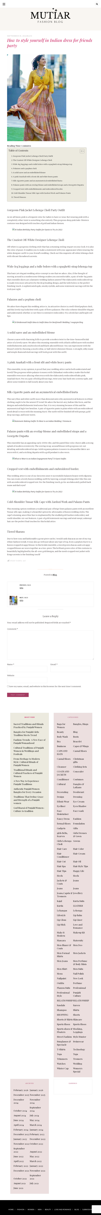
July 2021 (34, 1183)
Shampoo (62, 1010)
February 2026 (21, 1090)
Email (54, 664)
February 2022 (21, 1165)
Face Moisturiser (63, 812)
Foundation (79, 823)
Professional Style (63, 994)
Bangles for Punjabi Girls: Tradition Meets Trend (26, 733)
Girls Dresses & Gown (80, 835)
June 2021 (18, 1188)
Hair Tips (61, 870)
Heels (60, 875)
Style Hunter (79, 1036)
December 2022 (37, 1139)
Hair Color (78, 848)
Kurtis (60, 905)
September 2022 (19, 1150)
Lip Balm (77, 915)
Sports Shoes (63, 1024)
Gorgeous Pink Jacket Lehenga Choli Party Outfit (33, 156)
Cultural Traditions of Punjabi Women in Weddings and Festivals (29, 750)
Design (60, 796)
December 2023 (21, 1134)
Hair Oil (77, 861)
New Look (78, 978)
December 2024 (19, 1101)
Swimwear (78, 1041)
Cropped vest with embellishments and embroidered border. (38, 189)
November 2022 (21, 1143)
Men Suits (78, 968)
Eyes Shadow (79, 806)
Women (31, 1209)
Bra (58, 741)
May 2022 (34, 1156)
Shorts (76, 1014)
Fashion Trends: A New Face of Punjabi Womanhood (29, 741)
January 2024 (36, 1129)
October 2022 (36, 1143)
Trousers (77, 1058)
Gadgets (61, 828)
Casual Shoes (80, 750)
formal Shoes (63, 823)
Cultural (61, 784)
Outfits (60, 983)
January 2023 (20, 1139)
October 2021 (20, 1178)
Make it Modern (61, 934)
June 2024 (19, 1120)
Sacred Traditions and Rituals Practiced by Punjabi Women (29, 726)
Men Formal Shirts (63, 955)
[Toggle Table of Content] (81, 151)
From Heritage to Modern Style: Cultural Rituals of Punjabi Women (27, 762)
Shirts (76, 1010)
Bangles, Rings (80, 724)
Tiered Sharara (20, 197)
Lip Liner (77, 919)
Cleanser (61, 766)
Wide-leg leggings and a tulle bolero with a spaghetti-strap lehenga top (42, 164)
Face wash (78, 810)
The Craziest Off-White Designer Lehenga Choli (32, 160)
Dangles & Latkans (78, 786)
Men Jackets (79, 953)
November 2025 (37, 1094)
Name (10, 664)
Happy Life (78, 870)
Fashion (77, 818)
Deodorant (78, 792)
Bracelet (77, 741)
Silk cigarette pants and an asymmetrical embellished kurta (37, 181)
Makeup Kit (79, 932)
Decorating (62, 792)
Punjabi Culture (77, 994)
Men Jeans (62, 960)
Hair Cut (61, 861)
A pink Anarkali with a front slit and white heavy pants (35, 177)
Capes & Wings (81, 746)
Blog (29, 36)
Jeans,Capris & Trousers (64, 895)
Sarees (76, 1005)
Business (61, 746)
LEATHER (78, 905)
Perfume (77, 983)
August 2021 (20, 1183)
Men (40, 1209)
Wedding (77, 1063)
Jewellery (78, 893)
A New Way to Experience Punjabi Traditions (26, 782)
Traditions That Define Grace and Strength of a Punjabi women (28, 800)
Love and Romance (78, 926)
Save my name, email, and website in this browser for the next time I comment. (45, 686)
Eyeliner (61, 806)
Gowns (76, 840)
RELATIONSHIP (65, 1000)
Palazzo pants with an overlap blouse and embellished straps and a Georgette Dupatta (48, 185)
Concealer (78, 771)
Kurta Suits (78, 901)
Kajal (59, 901)
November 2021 (37, 1170)
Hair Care (62, 848)
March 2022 (36, 1161)
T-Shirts (61, 1049)
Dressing (77, 796)
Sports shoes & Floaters (64, 1030)
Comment (12, 629)
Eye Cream (78, 801)
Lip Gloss (61, 919)
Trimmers (62, 1058)
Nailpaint (61, 978)
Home (11, 1209)
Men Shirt (62, 968)
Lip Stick (61, 924)
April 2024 (19, 1124)
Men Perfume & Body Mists (80, 962)
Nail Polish (78, 973)
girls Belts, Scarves (62, 835)
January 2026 (36, 1090)
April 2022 (19, 1161)
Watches (61, 1063)
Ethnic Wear (63, 801)
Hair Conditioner (63, 855)
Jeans (76, 880)
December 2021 (21, 1170)
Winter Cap (63, 1068)
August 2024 (20, 1115)
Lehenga (77, 910)
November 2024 (35, 1101)
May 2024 (34, 1120)
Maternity (78, 940)
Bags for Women (61, 726)
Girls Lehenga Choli (64, 842)
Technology (79, 1049)
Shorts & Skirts (65, 1019)
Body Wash (62, 736)
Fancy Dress (63, 818)
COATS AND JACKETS (63, 773)
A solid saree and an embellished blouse (29, 173)
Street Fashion (64, 1036)
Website (10, 675)
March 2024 (36, 1124)
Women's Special (77, 1070)
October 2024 (20, 1110)
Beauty (60, 731)
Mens (60, 973)
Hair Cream (79, 853)
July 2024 (34, 1115)
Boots (76, 736)
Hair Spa (61, 866)
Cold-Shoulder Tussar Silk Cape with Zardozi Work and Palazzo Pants (42, 193)
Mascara (61, 940)
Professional (79, 987)
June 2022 (18, 1156)
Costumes (78, 779)
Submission (87, 1209)
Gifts (75, 828)
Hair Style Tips (80, 866)
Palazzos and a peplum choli (25, 168)
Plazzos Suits (63, 987)
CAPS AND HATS (62, 752)
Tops (59, 1054)
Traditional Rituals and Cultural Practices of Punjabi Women (28, 773)
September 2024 (35, 1109)
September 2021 (35, 1177)
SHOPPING (62, 1014)
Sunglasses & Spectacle (64, 1043)
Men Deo (77, 945)
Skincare (77, 1019)
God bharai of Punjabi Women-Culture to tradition (29, 809)
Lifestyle (61, 915)
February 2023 (37, 1134)
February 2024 (21, 1129)
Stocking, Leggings (78, 1030)
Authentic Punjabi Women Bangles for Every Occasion (27, 790)
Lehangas (62, 910)
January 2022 (36, 1165)
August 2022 (36, 1151)
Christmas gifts (78, 760)
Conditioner (63, 779)
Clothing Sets (80, 766)
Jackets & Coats (62, 882)
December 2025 (21, 1094)
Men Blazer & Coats (64, 947)
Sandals (61, 1005)
